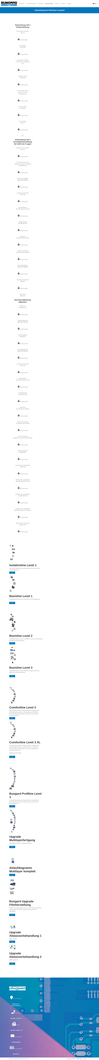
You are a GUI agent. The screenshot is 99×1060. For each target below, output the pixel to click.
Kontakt (69, 3)
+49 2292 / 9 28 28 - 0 (16, 1018)
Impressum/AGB (71, 1058)
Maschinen (21, 3)
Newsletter (16, 1054)
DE (95, 3)
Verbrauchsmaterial (31, 3)
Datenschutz (79, 1058)
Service (63, 3)
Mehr (12, 572)
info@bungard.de (16, 1042)
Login (85, 1058)
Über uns (57, 3)
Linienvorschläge (49, 3)
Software (40, 3)
